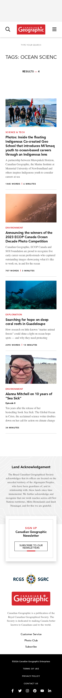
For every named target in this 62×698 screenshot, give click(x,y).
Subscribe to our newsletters (31, 546)
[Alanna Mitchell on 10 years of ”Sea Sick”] (31, 394)
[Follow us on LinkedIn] (49, 690)
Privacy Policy (31, 676)
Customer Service (31, 634)
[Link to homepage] (31, 29)
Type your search (31, 45)
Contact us (31, 683)
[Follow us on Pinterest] (35, 690)
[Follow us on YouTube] (42, 690)
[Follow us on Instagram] (27, 690)
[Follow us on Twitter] (20, 690)
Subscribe (31, 646)
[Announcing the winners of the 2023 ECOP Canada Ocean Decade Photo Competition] (31, 235)
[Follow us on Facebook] (12, 690)
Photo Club (31, 640)
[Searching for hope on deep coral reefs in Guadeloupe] (31, 316)
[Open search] (8, 29)
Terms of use (31, 668)
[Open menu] (54, 29)
